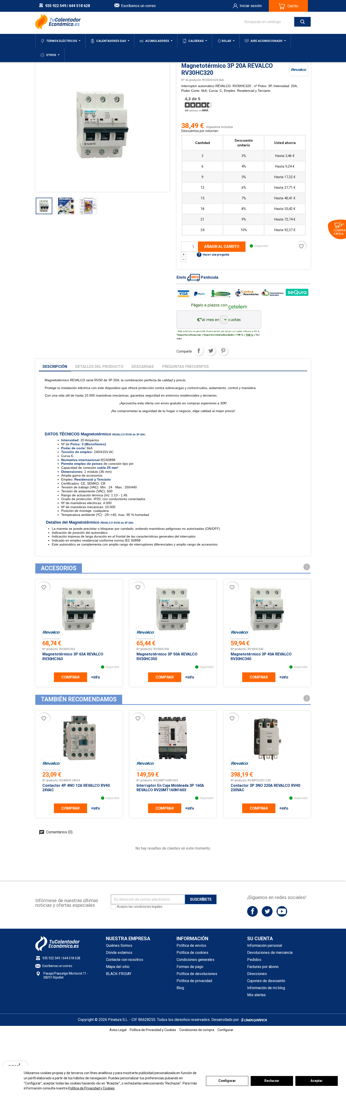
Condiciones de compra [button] (196, 1030)
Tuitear (211, 350)
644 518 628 (79, 6)
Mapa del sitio (117, 966)
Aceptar (316, 1081)
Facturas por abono (263, 966)
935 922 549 (55, 6)
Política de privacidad (194, 981)
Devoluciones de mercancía (270, 952)
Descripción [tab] (55, 366)
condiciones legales (147, 906)
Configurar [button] (225, 1030)
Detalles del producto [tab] (99, 366)
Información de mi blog (266, 988)
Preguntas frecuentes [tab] (185, 366)
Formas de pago (190, 966)
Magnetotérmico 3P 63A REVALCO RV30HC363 (72, 656)
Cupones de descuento (266, 981)
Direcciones (257, 974)
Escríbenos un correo (138, 6)
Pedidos (254, 959)
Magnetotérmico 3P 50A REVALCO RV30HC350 (167, 656)
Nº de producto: (191, 80)
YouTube (282, 911)
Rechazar (271, 1081)
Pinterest (223, 350)
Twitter (267, 911)
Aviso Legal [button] (117, 1030)
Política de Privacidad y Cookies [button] (153, 1030)
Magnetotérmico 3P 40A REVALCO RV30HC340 (261, 656)
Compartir (198, 350)
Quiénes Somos (119, 945)
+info (95, 677)
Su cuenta (260, 938)
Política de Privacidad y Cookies (91, 1088)
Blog (180, 988)
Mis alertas (256, 995)
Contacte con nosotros (124, 959)
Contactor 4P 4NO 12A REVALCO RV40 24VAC (76, 787)
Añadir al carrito (221, 246)
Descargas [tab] (143, 366)
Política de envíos (191, 945)
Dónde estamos (119, 952)
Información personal (264, 945)
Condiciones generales (195, 959)
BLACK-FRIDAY (118, 974)
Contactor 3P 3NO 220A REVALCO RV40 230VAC (265, 787)
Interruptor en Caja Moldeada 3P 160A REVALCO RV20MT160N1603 (170, 787)
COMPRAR (70, 677)
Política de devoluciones (197, 974)
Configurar (227, 1081)
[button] (306, 567)
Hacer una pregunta (212, 254)
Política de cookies (192, 952)
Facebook (252, 911)
